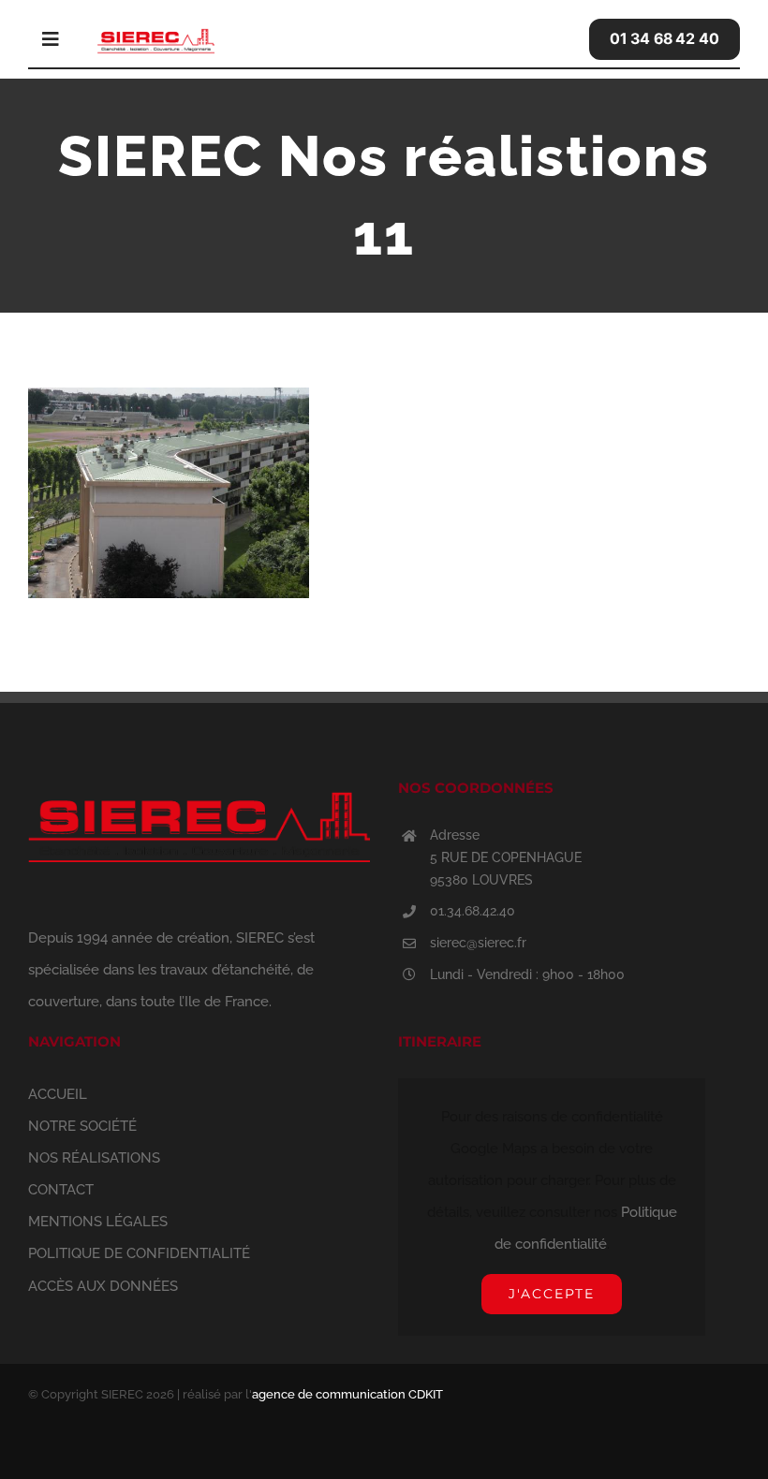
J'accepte (552, 1293)
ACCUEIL (57, 1094)
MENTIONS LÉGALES (98, 1221)
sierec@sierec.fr (478, 942)
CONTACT (61, 1189)
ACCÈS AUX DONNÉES (103, 1286)
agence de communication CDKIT (347, 1394)
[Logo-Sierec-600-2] (155, 30)
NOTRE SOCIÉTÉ (82, 1126)
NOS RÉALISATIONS (94, 1158)
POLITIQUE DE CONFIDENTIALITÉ (139, 1253)
